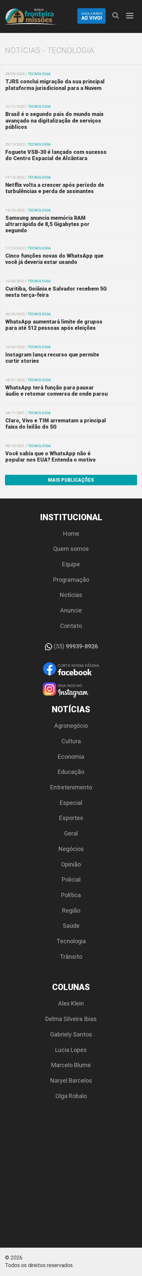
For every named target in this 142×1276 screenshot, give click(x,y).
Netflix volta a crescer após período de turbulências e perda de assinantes (54, 188)
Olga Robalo (71, 1095)
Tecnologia (71, 941)
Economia (71, 756)
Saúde (71, 925)
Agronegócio (71, 725)
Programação (71, 579)
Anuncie (71, 610)
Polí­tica (71, 895)
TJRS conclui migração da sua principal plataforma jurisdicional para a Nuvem (55, 84)
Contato (71, 625)
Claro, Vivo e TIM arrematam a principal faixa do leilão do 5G (55, 423)
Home (71, 533)
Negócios (71, 848)
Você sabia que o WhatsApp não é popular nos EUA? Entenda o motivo (50, 456)
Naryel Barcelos (71, 1080)
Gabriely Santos (71, 1034)
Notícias (71, 594)
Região (71, 910)
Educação (71, 771)
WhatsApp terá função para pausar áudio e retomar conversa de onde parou (56, 390)
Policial (71, 879)
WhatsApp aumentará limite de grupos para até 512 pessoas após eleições (53, 325)
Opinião (71, 864)
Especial (71, 802)
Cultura (71, 741)
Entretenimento (71, 787)
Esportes (71, 817)
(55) (75, 646)
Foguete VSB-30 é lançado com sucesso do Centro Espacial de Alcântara (56, 155)
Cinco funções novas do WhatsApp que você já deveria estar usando (54, 259)
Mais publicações (71, 480)
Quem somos (71, 548)
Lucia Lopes (71, 1049)
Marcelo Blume (71, 1065)
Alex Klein (71, 1003)
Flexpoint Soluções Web (133, 1260)
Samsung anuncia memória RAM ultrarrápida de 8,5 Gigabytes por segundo (47, 224)
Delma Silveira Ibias (71, 1018)
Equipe (71, 564)
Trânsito (71, 956)
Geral (71, 833)
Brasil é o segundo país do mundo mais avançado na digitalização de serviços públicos (54, 120)
